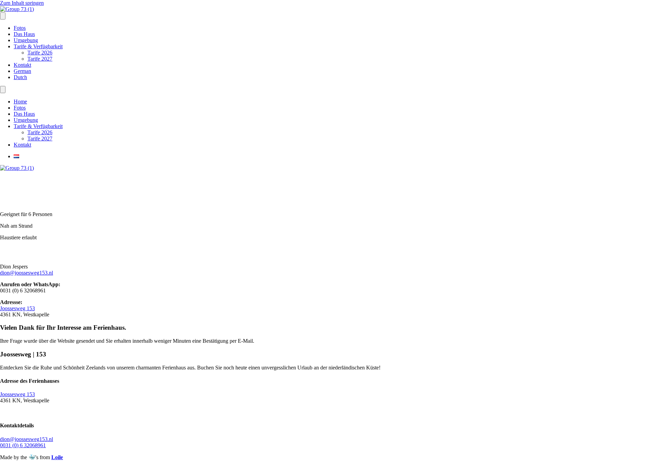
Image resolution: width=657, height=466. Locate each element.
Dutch (20, 77)
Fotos (20, 28)
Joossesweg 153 (17, 308)
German (22, 71)
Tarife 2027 (39, 59)
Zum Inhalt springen (22, 3)
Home (20, 101)
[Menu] (2, 16)
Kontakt (22, 65)
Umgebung (26, 40)
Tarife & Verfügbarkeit (38, 46)
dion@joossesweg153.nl (26, 273)
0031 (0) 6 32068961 (23, 445)
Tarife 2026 (39, 52)
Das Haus (24, 34)
